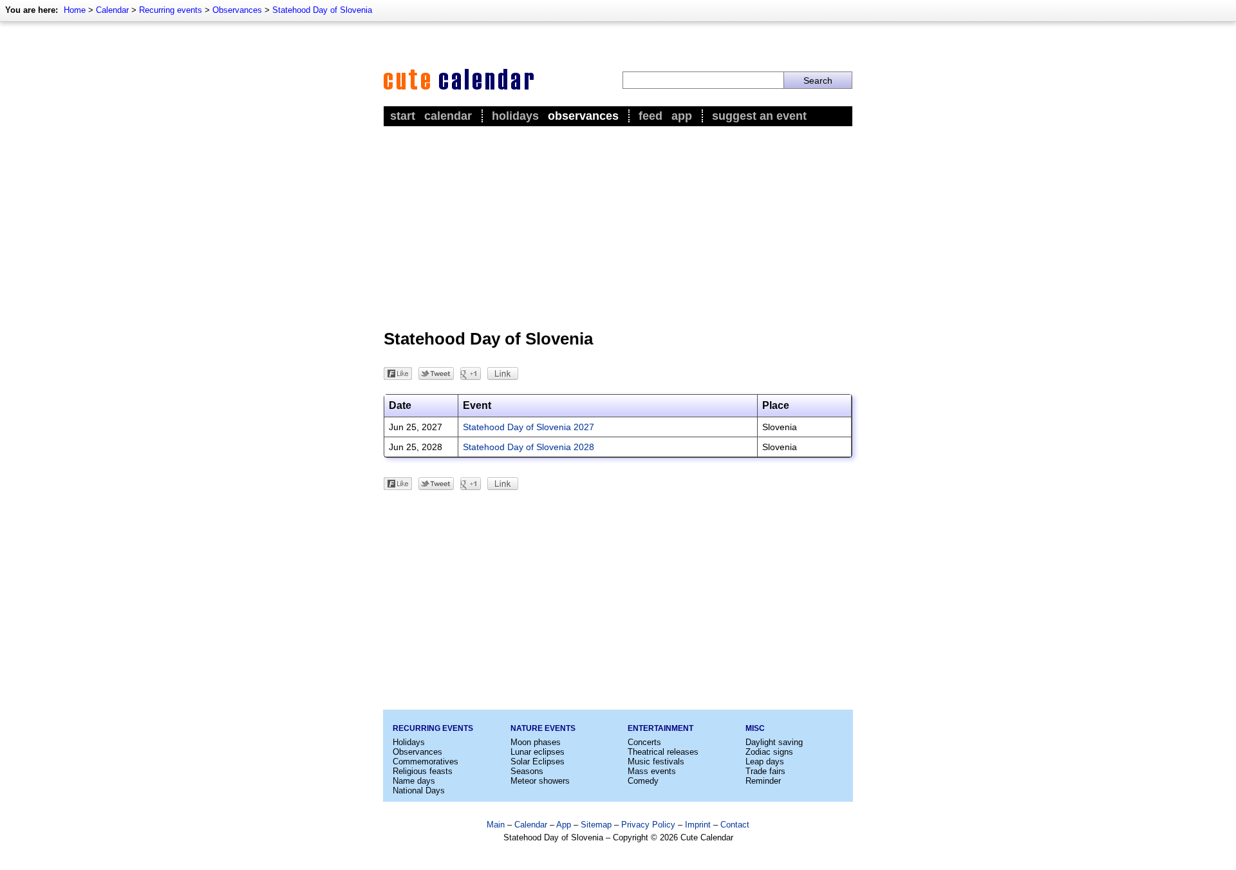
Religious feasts (423, 771)
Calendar (112, 10)
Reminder (763, 781)
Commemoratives (425, 761)
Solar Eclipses (537, 761)
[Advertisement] (618, 226)
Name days (414, 781)
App (681, 115)
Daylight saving (774, 742)
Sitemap (596, 824)
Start (402, 115)
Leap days (764, 761)
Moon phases (535, 742)
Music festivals (656, 761)
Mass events (652, 771)
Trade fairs (765, 771)
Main (496, 824)
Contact (734, 824)
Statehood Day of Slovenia (322, 10)
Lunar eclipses (537, 752)
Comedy (643, 781)
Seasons (526, 771)
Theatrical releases (663, 752)
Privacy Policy (648, 824)
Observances (237, 10)
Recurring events (170, 10)
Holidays (515, 115)
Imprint (698, 824)
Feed (650, 115)
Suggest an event (759, 115)
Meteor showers (540, 781)
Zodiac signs (769, 752)
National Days (419, 790)
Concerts (644, 742)
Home (75, 10)
